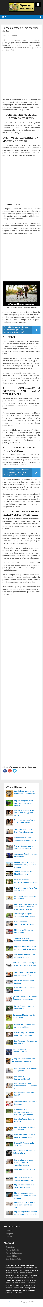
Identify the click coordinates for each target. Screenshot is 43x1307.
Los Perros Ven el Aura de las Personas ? (25, 1042)
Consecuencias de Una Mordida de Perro (23, 873)
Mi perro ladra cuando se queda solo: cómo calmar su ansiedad (25, 1195)
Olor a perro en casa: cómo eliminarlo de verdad (24, 956)
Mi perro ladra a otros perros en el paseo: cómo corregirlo (25, 947)
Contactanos (11, 1247)
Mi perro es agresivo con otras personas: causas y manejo (23, 803)
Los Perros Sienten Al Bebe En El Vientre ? (25, 897)
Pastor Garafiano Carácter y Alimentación (25, 1007)
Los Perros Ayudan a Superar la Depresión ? (25, 1069)
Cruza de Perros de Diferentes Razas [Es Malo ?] (25, 881)
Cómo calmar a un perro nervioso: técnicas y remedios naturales (23, 1162)
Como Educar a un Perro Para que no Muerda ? (25, 889)
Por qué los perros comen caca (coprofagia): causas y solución (24, 864)
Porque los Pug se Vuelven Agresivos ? (24, 989)
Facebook (9, 1231)
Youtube (9, 1237)
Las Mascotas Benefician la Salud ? (24, 1094)
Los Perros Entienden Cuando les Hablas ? (22, 1078)
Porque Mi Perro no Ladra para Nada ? (24, 1144)
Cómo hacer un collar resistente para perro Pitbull (25, 839)
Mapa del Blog (11, 1256)
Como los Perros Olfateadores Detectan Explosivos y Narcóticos (23, 1112)
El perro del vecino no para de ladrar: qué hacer (24, 1026)
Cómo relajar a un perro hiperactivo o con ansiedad (24, 915)
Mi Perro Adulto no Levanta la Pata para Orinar (24, 1151)
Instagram (9, 1234)
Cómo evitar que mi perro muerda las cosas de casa (24, 1178)
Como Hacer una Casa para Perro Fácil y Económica (24, 831)
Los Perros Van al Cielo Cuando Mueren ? (22, 1050)
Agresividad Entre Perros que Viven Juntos (25, 855)
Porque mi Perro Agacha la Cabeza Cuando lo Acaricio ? (25, 1136)
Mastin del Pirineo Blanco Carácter (24, 982)
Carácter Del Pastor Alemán (25, 1169)
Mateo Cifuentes (10, 36)
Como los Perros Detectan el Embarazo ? (25, 1103)
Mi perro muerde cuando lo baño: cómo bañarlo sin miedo (24, 1204)
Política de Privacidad (14, 1253)
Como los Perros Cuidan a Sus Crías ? (24, 1120)
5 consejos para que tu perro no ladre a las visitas (25, 821)
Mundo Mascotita (15, 1302)
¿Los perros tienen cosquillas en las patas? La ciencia (23, 1060)
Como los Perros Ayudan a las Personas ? (24, 1128)
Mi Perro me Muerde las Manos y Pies (23, 931)
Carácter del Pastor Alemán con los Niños (24, 1016)
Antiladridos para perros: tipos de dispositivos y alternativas (24, 964)
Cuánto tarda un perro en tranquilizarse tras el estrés (24, 792)
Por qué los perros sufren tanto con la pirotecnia (24, 1034)
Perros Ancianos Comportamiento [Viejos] (24, 923)
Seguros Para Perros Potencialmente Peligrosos (24, 939)
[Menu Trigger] (38, 4)
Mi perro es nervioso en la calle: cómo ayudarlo (24, 1186)
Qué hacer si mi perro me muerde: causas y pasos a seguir (24, 812)
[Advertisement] (21, 75)
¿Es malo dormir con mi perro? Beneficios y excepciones (25, 998)
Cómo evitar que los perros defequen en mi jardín (24, 847)
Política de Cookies (13, 1250)
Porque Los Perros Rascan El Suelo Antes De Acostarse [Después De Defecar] (25, 906)
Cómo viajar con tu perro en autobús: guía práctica (25, 973)
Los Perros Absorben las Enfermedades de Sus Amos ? (25, 1085)
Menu (3, 17)
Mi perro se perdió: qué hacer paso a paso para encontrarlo (25, 1213)
